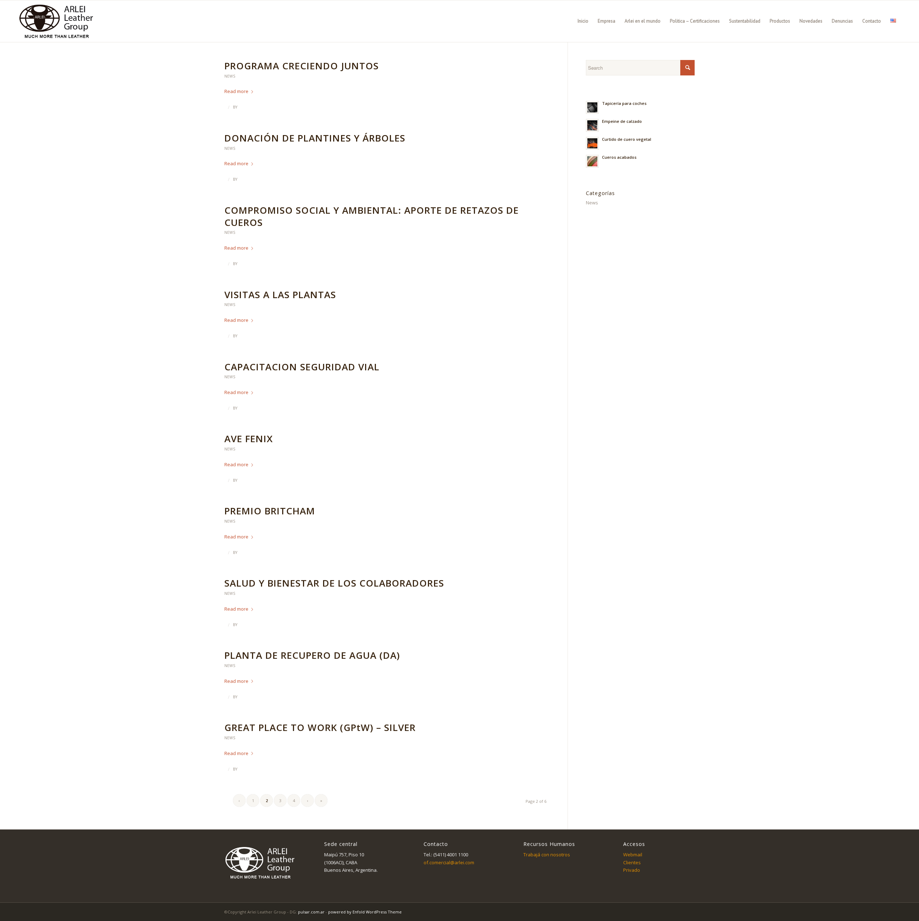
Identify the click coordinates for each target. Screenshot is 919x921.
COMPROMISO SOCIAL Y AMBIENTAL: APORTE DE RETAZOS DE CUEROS (371, 216)
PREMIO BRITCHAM (269, 510)
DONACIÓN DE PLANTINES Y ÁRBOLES (314, 137)
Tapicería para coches (624, 103)
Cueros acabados (619, 157)
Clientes (632, 862)
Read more (236, 91)
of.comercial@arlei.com (449, 862)
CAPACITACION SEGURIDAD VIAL (301, 366)
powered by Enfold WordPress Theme (365, 912)
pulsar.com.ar (311, 912)
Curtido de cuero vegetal (626, 139)
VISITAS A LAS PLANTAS (280, 294)
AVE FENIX (248, 438)
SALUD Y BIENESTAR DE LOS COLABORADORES (334, 583)
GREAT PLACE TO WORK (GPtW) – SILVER (320, 727)
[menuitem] (583, 21)
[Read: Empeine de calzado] (592, 125)
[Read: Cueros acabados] (592, 161)
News (229, 76)
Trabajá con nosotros (546, 854)
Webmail (632, 854)
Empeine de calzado (622, 121)
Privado (631, 870)
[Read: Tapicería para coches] (592, 107)
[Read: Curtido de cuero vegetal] (592, 143)
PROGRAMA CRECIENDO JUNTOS (301, 65)
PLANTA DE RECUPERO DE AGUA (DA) (312, 655)
